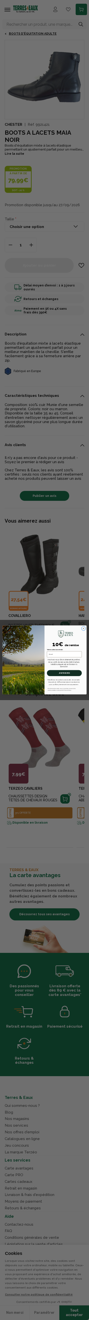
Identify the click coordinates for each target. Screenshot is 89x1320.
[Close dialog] (83, 628)
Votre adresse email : (55, 650)
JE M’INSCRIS (64, 673)
